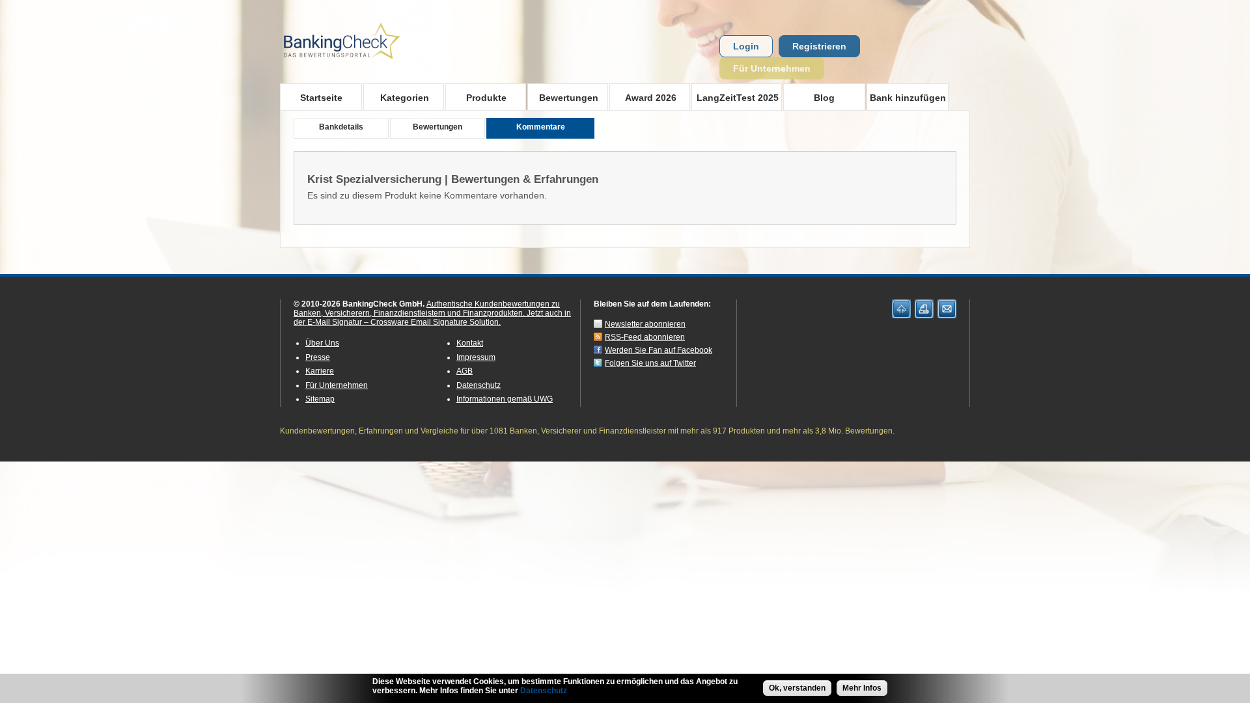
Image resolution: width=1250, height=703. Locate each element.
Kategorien (396, 97)
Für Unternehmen (772, 68)
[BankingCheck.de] (377, 65)
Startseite (321, 97)
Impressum (475, 357)
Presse (317, 357)
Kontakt (469, 343)
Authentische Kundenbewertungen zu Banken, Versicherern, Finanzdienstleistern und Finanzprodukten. (427, 308)
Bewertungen (562, 97)
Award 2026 (642, 97)
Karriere (319, 371)
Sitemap (320, 399)
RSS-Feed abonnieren (645, 337)
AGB (464, 371)
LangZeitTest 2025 (735, 97)
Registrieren (819, 46)
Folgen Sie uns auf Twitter (650, 363)
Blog (824, 97)
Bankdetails (341, 126)
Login (746, 46)
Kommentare (540, 126)
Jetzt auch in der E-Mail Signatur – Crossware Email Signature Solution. (432, 318)
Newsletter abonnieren (645, 324)
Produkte (476, 97)
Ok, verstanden (797, 688)
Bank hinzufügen (908, 97)
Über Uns (322, 343)
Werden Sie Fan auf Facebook (658, 350)
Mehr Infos (862, 688)
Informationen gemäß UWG (504, 399)
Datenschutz (478, 385)
